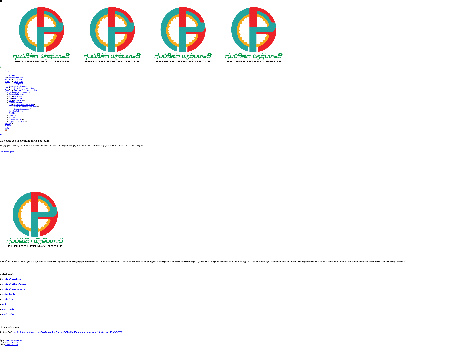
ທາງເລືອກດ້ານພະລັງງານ (11, 279)
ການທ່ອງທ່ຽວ (7, 299)
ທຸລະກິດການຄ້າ (8, 309)
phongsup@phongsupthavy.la (17, 340)
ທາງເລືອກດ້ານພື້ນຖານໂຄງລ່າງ (14, 284)
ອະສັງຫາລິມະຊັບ (8, 294)
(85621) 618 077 (11, 345)
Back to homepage (7, 152)
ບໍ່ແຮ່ (4, 304)
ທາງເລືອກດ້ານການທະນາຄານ (13, 289)
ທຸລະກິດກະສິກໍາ (8, 314)
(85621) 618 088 (11, 342)
